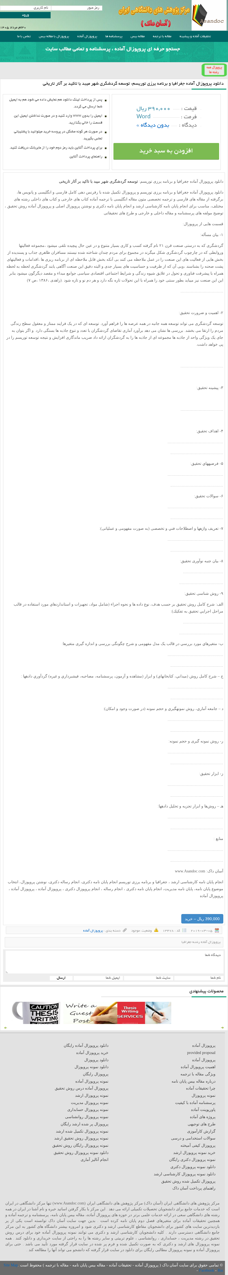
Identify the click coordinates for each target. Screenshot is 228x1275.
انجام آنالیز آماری (94, 1160)
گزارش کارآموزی (201, 1131)
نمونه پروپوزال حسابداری (87, 1110)
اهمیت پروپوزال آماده (198, 1067)
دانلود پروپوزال (96, 1060)
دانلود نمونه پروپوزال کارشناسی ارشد (184, 1174)
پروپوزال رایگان (95, 1074)
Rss (220, 1270)
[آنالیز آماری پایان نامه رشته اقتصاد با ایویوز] (144, 1023)
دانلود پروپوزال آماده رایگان (86, 1045)
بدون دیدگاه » (153, 125)
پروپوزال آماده (87, 36)
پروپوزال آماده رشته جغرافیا (201, 942)
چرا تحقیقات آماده (200, 1088)
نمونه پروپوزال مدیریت (89, 1103)
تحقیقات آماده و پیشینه (195, 36)
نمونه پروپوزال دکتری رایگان (192, 1160)
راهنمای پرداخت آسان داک (193, 1188)
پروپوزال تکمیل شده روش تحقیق (188, 1181)
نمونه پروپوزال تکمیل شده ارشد (82, 1131)
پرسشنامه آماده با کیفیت (195, 1103)
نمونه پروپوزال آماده (91, 1081)
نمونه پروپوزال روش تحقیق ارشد (81, 1138)
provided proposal (201, 1053)
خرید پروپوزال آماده (92, 1053)
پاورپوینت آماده (203, 1110)
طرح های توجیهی (201, 1124)
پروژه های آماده (202, 1117)
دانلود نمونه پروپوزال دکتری (192, 1167)
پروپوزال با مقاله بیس (54, 36)
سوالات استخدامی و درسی (193, 1138)
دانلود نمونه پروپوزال (91, 1067)
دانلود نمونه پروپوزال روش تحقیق (81, 1153)
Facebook (207, 1270)
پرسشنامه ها (113, 36)
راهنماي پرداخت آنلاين (86, 157)
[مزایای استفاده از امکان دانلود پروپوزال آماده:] (36, 1023)
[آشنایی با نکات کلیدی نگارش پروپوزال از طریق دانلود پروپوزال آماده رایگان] (90, 1023)
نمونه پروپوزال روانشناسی (86, 1117)
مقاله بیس (138, 36)
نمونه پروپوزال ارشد (91, 1095)
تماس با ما (24, 36)
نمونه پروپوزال (203, 1095)
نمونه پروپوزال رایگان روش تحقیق (80, 1145)
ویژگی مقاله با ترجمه (197, 1074)
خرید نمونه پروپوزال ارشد (194, 1153)
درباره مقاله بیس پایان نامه (193, 1081)
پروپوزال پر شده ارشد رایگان (84, 1124)
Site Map (11, 1265)
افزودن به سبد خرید (166, 151)
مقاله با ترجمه (162, 36)
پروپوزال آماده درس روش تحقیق (81, 1088)
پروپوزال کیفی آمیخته (197, 1145)
